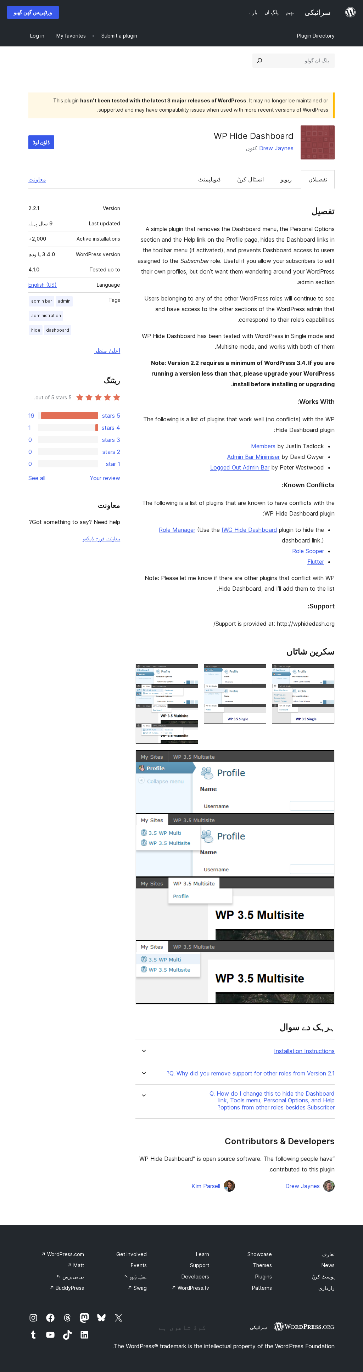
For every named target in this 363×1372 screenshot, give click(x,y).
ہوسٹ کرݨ (323, 1276)
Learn (202, 1254)
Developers (195, 1276)
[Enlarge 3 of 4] (188, 673)
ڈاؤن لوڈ (41, 142)
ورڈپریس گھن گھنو (33, 12)
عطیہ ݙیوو (135, 1276)
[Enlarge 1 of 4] (325, 673)
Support (199, 1265)
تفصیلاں (317, 179)
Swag (137, 1288)
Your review (105, 478)
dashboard (57, 330)
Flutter (315, 561)
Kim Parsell (205, 1186)
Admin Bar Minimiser (253, 456)
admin (64, 301)
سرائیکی (258, 1327)
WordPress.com (62, 1254)
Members (263, 446)
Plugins (263, 1276)
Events (139, 1265)
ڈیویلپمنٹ (209, 179)
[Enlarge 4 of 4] (325, 759)
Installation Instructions (304, 1051)
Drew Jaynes (276, 148)
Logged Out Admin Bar (239, 467)
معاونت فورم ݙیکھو (101, 538)
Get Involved (131, 1254)
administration (46, 315)
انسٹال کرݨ (250, 179)
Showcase (259, 1254)
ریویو (286, 179)
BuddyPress (67, 1288)
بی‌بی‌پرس (70, 1276)
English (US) (42, 285)
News (328, 1265)
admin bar (41, 301)
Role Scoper (308, 551)
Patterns (262, 1288)
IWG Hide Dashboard (249, 529)
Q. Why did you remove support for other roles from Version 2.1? (251, 1073)
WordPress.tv (190, 1288)
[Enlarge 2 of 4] (256, 673)
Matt (75, 1265)
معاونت (37, 179)
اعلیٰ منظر (107, 350)
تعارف (328, 1254)
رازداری (326, 1288)
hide (35, 330)
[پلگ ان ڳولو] (259, 61)
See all (36, 478)
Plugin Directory (316, 36)
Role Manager (177, 529)
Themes (262, 1265)
